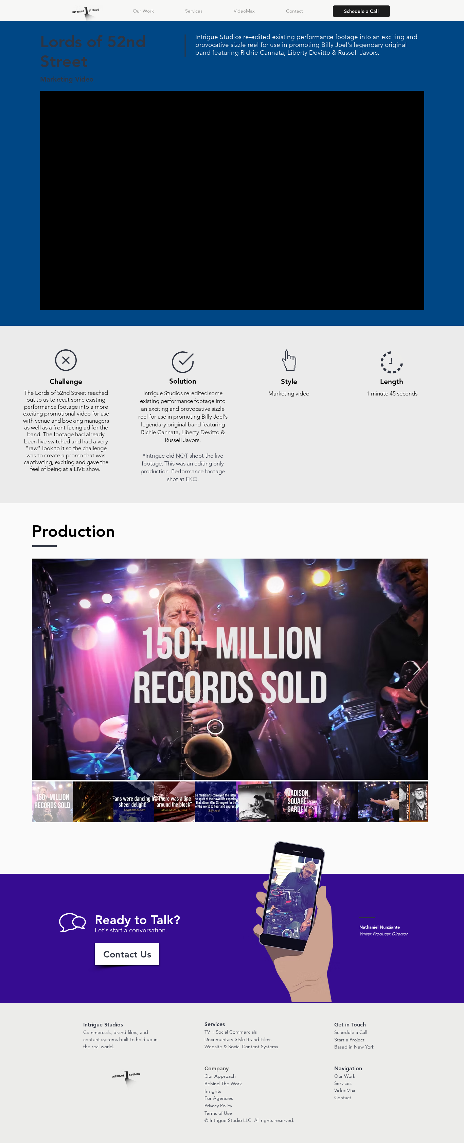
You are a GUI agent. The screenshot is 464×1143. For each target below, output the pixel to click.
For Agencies (218, 1098)
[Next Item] (417, 669)
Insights (212, 1091)
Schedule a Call (350, 1032)
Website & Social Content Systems (241, 1046)
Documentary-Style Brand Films (237, 1039)
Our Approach (220, 1076)
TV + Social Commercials (230, 1032)
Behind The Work (223, 1083)
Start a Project (349, 1040)
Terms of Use (218, 1113)
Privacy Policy (218, 1106)
